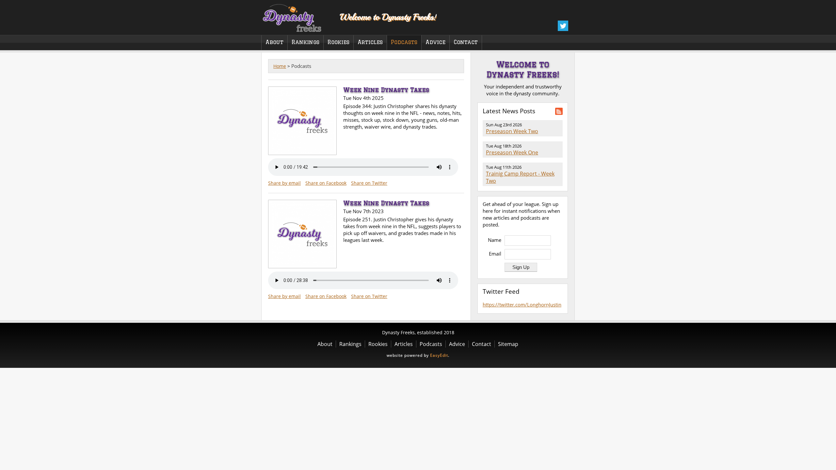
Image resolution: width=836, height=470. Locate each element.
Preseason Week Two (512, 131)
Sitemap (508, 344)
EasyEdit (439, 355)
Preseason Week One (512, 152)
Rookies (338, 42)
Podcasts (404, 42)
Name (494, 240)
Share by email (284, 183)
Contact (466, 42)
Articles (370, 42)
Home (279, 66)
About (274, 42)
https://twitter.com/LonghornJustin (522, 304)
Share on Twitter (369, 183)
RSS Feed (559, 111)
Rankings (305, 42)
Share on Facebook (325, 183)
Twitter (563, 26)
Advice (435, 42)
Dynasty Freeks (296, 16)
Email (495, 253)
